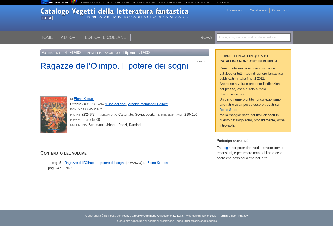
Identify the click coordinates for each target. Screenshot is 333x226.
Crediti (202, 61)
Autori (69, 37)
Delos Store (228, 110)
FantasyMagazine (118, 2)
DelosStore (222, 2)
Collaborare (258, 10)
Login (226, 148)
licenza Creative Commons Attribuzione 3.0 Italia (152, 215)
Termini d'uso (227, 215)
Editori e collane (105, 37)
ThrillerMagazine (170, 2)
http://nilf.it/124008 (137, 53)
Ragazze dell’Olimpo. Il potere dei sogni (94, 163)
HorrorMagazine (144, 2)
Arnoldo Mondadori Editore (148, 104)
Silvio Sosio (209, 215)
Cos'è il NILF (281, 10)
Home (46, 37)
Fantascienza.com (92, 2)
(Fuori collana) (115, 104)
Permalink (94, 52)
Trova (205, 37)
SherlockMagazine (197, 2)
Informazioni (235, 10)
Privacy (243, 215)
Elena (84, 99)
